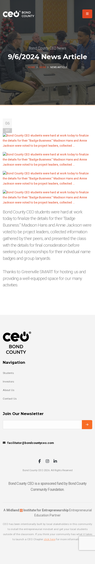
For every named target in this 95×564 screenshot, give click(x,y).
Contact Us (10, 398)
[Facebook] (39, 461)
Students (8, 373)
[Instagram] (47, 461)
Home (31, 67)
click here (49, 539)
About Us (8, 390)
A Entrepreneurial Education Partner (47, 512)
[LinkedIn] (55, 461)
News (42, 67)
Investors (8, 381)
